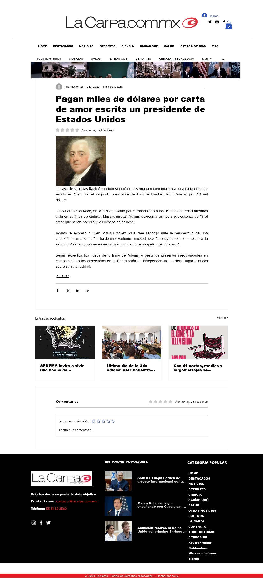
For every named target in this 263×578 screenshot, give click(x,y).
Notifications (198, 548)
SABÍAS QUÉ (198, 500)
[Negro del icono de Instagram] (217, 22)
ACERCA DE (197, 537)
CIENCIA (195, 494)
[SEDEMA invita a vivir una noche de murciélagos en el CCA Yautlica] (65, 342)
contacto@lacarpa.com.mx (76, 501)
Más (205, 58)
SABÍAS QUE (118, 58)
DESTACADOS (199, 478)
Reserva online (200, 542)
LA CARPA (196, 521)
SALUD (96, 58)
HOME (193, 473)
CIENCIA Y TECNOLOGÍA (176, 58)
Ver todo (222, 317)
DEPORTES (143, 58)
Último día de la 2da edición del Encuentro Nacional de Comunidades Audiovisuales (129, 368)
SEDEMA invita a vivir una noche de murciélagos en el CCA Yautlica (63, 368)
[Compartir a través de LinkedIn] (78, 290)
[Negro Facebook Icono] (224, 22)
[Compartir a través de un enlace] (88, 290)
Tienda (193, 558)
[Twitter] (48, 523)
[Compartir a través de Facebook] (58, 290)
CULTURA (63, 276)
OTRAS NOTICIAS (202, 510)
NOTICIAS (76, 58)
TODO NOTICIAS (201, 532)
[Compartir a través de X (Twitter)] (68, 290)
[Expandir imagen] (81, 161)
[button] (228, 25)
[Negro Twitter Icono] (210, 22)
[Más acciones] (205, 86)
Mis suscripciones (202, 553)
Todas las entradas (48, 58)
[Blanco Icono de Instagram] (34, 523)
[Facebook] (41, 523)
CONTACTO (197, 526)
